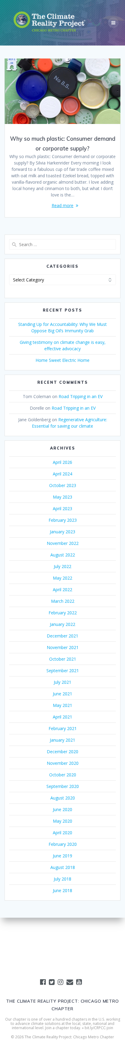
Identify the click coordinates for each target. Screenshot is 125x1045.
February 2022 (63, 613)
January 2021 (62, 740)
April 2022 (62, 589)
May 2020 (62, 821)
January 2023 (62, 532)
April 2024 (62, 474)
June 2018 (62, 890)
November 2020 (63, 763)
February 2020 (63, 844)
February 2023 (63, 520)
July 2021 (62, 682)
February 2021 (63, 728)
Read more (62, 205)
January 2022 (62, 624)
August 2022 (62, 555)
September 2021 (62, 670)
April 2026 (62, 462)
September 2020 (62, 786)
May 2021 (62, 705)
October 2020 (62, 775)
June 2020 (62, 809)
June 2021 (62, 694)
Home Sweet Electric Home (62, 360)
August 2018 (62, 867)
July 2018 (62, 879)
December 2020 (62, 751)
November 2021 (63, 647)
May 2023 (62, 497)
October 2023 (62, 485)
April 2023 (62, 508)
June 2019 (62, 856)
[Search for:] (62, 244)
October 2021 (62, 659)
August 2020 (62, 798)
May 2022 (62, 578)
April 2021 (62, 717)
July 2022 (62, 566)
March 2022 (62, 601)
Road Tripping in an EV (81, 396)
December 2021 (62, 636)
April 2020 (62, 832)
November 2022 (63, 543)
